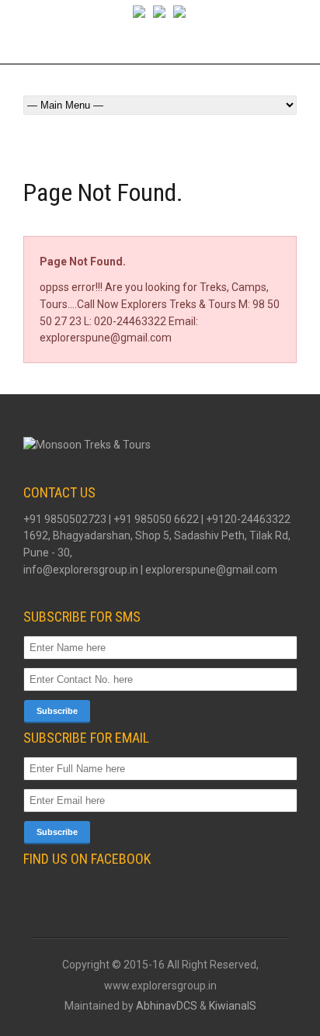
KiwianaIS (232, 1006)
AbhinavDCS (166, 1006)
